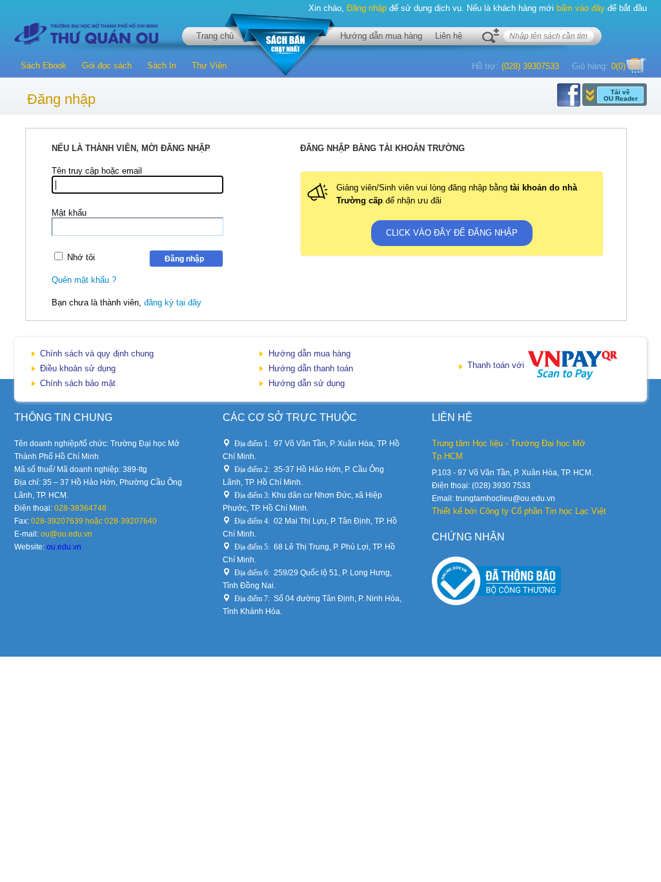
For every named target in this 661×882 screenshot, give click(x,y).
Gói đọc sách (107, 65)
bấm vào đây (580, 8)
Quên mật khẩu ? (84, 280)
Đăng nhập (367, 8)
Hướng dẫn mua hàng (381, 36)
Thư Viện (209, 65)
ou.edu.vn (63, 546)
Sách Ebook (43, 65)
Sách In (161, 65)
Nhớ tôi (81, 257)
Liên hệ (448, 36)
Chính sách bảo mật (78, 383)
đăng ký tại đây (172, 302)
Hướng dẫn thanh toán (311, 368)
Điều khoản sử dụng (78, 368)
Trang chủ (215, 36)
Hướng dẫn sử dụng (307, 383)
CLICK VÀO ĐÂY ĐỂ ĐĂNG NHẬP (452, 233)
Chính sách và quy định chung (97, 353)
